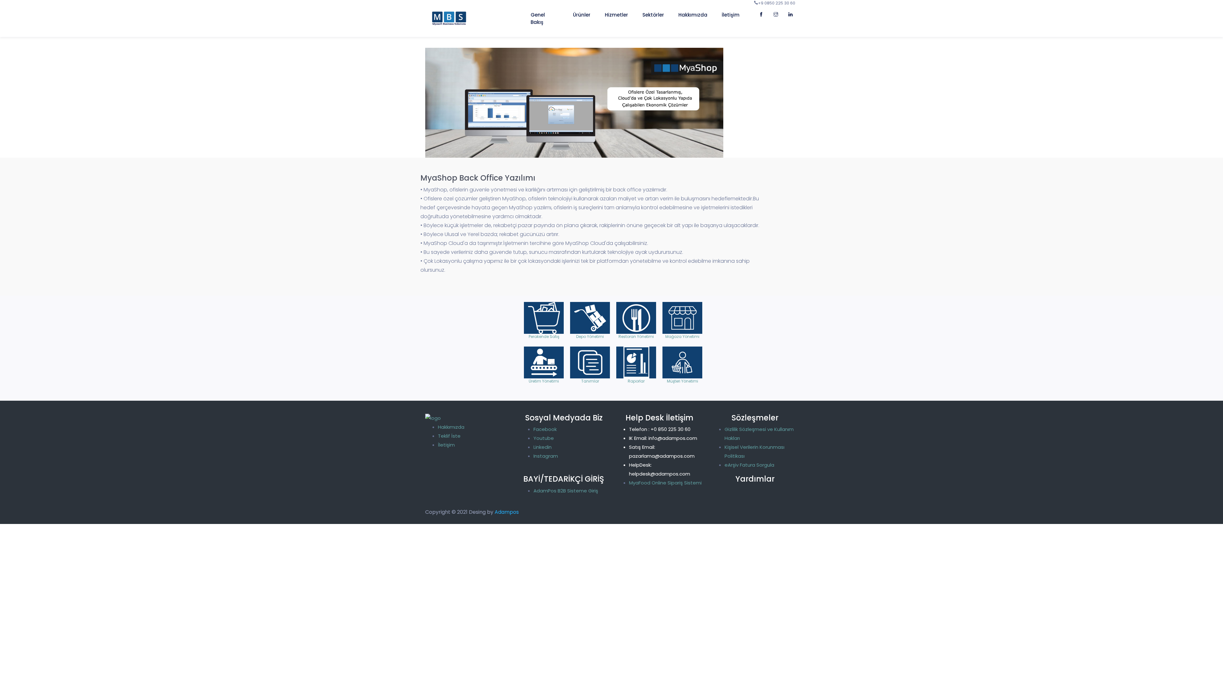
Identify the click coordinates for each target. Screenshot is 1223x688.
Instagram (545, 456)
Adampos (507, 512)
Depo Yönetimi (590, 318)
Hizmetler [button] (616, 14)
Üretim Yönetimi (544, 362)
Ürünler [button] (581, 14)
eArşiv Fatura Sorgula (749, 465)
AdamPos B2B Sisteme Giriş (565, 490)
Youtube (543, 438)
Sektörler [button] (653, 14)
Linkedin (542, 447)
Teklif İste (449, 436)
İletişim (731, 14)
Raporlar (636, 362)
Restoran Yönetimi (636, 318)
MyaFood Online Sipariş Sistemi (665, 482)
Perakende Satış (544, 318)
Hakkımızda (451, 427)
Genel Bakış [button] (538, 18)
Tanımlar (590, 362)
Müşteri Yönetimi (682, 362)
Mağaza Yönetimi (682, 318)
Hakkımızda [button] (692, 14)
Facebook (545, 429)
